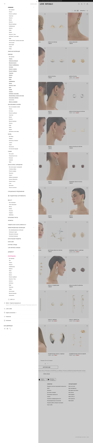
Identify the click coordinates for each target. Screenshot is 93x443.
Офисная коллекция (13, 60)
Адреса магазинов (11, 312)
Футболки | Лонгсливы (14, 93)
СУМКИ (10, 151)
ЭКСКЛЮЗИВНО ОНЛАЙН (14, 104)
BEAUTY (10, 200)
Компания (8, 320)
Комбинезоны (12, 81)
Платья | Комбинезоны (14, 64)
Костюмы (11, 66)
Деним (10, 89)
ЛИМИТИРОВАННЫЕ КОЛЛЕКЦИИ (16, 227)
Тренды (10, 58)
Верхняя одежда (12, 62)
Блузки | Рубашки (13, 71)
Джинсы (11, 91)
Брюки (10, 77)
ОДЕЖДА (10, 54)
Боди (10, 87)
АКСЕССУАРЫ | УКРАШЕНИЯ (15, 164)
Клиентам (8, 316)
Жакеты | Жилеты (13, 69)
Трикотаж (11, 73)
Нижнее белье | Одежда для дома (16, 95)
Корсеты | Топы (12, 85)
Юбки (10, 79)
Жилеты (10, 75)
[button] (36, 1)
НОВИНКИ (10, 7)
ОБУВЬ (9, 134)
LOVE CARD (9, 308)
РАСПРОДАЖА (12, 256)
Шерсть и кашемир (13, 101)
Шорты (10, 83)
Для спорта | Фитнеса (13, 97)
